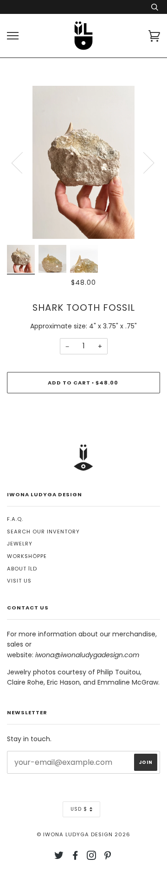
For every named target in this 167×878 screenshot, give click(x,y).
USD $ (79, 809)
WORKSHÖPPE (27, 556)
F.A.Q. (15, 519)
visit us (19, 580)
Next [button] (143, 162)
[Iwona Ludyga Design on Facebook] (75, 857)
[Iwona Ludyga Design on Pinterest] (108, 857)
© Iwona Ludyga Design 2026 (83, 834)
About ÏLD (22, 568)
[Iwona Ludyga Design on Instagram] (91, 857)
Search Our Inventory (43, 531)
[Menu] (13, 36)
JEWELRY (19, 543)
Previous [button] (23, 162)
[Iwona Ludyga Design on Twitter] (59, 857)
